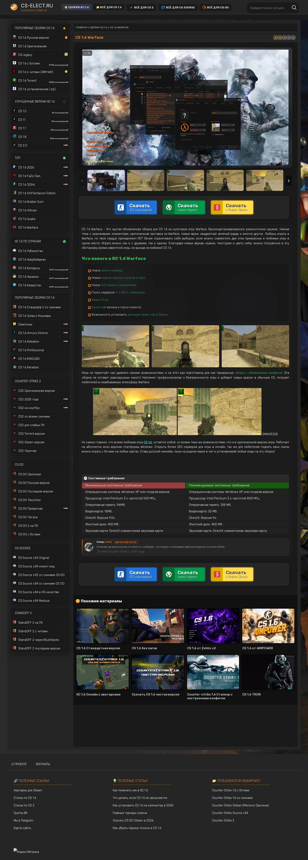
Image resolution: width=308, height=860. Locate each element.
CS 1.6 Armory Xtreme (33, 333)
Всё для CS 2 (144, 7)
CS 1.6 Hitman (27, 210)
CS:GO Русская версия (33, 483)
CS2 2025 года (28, 399)
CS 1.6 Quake (26, 219)
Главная (81, 27)
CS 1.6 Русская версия (43, 37)
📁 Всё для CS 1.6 (109, 7)
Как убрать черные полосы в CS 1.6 (137, 828)
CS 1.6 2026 (26, 167)
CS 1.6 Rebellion (28, 341)
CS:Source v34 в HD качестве (38, 592)
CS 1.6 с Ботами (43, 64)
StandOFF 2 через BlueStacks (38, 640)
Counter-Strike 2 (223, 820)
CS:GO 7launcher (29, 500)
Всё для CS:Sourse (180, 7)
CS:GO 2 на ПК (28, 526)
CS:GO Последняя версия (35, 491)
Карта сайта (22, 828)
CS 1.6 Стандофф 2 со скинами (39, 307)
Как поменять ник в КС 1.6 (130, 790)
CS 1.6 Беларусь (43, 268)
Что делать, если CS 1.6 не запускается (140, 798)
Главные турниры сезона (130, 813)
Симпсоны (25, 324)
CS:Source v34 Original (33, 558)
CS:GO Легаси (28, 517)
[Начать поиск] (294, 7)
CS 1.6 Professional (31, 350)
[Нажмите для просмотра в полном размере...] (115, 346)
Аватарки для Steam (28, 790)
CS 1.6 (167, 248)
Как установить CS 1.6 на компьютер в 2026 (143, 805)
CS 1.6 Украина (43, 277)
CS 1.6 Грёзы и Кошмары (34, 316)
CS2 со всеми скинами (34, 416)
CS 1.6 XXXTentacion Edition (37, 193)
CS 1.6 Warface (28, 227)
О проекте (19, 764)
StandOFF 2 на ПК (30, 623)
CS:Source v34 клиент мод (36, 566)
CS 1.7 (43, 129)
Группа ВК (20, 813)
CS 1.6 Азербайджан (32, 259)
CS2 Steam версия (31, 442)
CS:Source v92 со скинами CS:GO (41, 575)
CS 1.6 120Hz (26, 184)
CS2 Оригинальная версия (36, 391)
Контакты (43, 764)
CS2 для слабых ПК (31, 425)
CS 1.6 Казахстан (43, 286)
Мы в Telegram (23, 820)
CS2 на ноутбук (29, 408)
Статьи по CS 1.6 (25, 798)
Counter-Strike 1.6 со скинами (232, 798)
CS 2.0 (22, 145)
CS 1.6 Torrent (43, 81)
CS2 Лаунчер (27, 451)
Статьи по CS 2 (24, 805)
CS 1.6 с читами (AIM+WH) (43, 72)
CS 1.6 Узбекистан (30, 251)
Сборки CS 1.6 (98, 27)
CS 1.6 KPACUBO (29, 359)
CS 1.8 (43, 137)
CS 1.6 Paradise (28, 367)
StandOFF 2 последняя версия (39, 648)
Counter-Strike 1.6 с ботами (230, 790)
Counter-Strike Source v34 (230, 813)
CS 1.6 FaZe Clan (29, 176)
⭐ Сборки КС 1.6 (76, 7)
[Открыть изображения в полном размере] (185, 108)
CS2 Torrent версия (31, 434)
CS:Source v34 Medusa (33, 601)
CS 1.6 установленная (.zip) (37, 89)
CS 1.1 (43, 120)
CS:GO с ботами (29, 534)
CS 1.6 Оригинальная (32, 46)
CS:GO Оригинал (29, 474)
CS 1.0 (43, 111)
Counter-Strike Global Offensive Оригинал (240, 805)
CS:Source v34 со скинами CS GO (41, 583)
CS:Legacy (43, 55)
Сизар (104, 542)
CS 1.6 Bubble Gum (31, 202)
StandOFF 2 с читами (33, 631)
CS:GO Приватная (30, 508)
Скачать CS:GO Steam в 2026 (133, 820)
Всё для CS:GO (218, 7)
